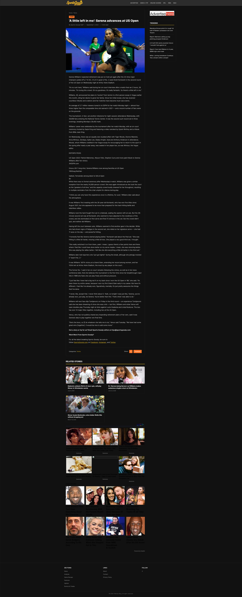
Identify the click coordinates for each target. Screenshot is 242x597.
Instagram (102, 342)
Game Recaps (68, 577)
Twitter (113, 342)
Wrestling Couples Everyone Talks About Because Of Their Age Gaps (114, 510)
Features (67, 580)
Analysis (66, 574)
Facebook (94, 342)
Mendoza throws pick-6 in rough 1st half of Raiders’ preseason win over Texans (162, 30)
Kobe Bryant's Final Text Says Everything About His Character (74, 510)
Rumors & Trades (69, 586)
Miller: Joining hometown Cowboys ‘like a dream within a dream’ (161, 57)
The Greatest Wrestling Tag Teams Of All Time (134, 509)
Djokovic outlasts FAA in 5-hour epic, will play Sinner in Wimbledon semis (84, 387)
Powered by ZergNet (139, 551)
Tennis (75, 13)
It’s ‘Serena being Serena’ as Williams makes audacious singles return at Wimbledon (124, 387)
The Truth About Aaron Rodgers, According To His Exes (73, 541)
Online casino (155, 3)
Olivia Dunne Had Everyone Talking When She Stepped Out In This (94, 541)
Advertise (134, 3)
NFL (164, 3)
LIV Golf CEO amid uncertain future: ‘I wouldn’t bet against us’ (161, 44)
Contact (105, 574)
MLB (174, 3)
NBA (169, 3)
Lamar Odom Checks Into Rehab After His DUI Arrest (135, 540)
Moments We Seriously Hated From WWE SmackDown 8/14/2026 (113, 542)
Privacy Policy (107, 577)
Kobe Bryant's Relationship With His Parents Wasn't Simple (94, 510)
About (105, 571)
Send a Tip (144, 3)
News (66, 571)
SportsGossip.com (81, 342)
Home (70, 13)
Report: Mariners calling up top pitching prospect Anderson (160, 38)
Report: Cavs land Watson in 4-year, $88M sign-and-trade (161, 50)
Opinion (66, 583)
